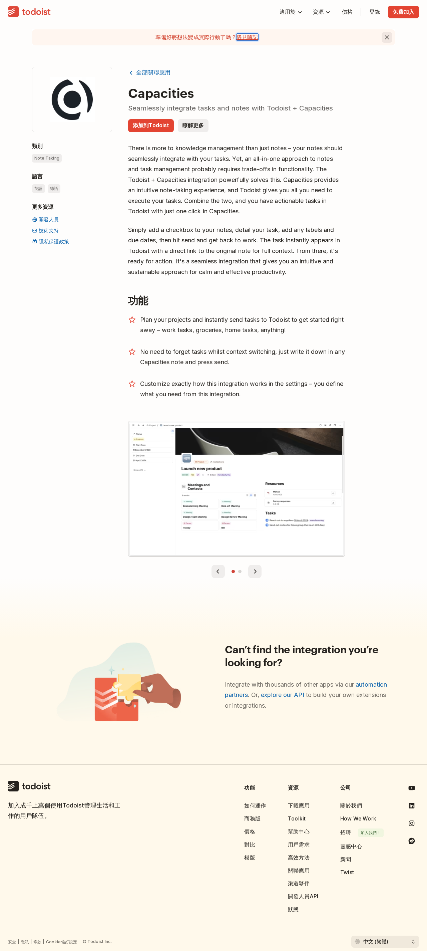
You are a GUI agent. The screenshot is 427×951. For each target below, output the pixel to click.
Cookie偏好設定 (61, 941)
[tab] (233, 571)
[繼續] (255, 571)
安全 (12, 941)
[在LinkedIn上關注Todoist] (411, 806)
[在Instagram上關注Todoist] (411, 824)
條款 (37, 941)
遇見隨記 (247, 37)
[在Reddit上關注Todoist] (411, 842)
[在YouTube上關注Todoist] (411, 789)
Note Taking (46, 158)
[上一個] (218, 571)
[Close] (387, 37)
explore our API (282, 694)
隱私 (25, 941)
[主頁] (29, 12)
